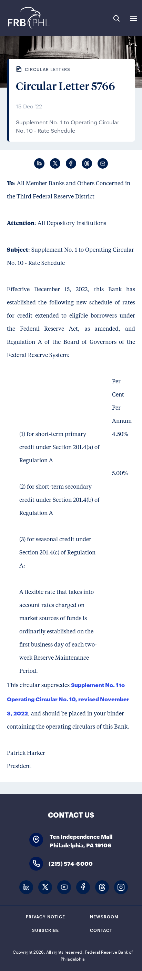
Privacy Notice (45, 916)
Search (116, 18)
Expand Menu (133, 18)
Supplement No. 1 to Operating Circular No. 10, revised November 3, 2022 (68, 698)
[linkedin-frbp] (26, 887)
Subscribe (45, 930)
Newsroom (104, 916)
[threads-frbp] (102, 887)
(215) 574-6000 (71, 863)
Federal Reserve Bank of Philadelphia (28, 18)
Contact (101, 930)
